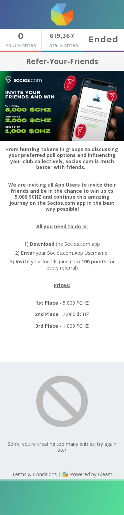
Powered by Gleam (90, 474)
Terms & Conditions (34, 474)
